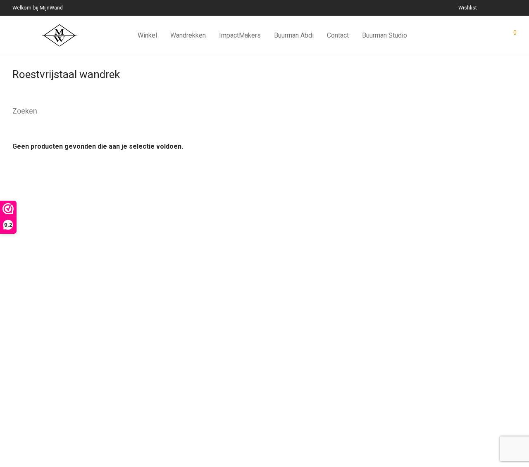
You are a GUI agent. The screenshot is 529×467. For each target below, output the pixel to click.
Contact (338, 35)
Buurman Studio (384, 35)
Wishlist (467, 8)
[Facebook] (494, 8)
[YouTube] (514, 8)
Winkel (147, 35)
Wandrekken (188, 35)
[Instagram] (504, 8)
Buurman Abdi (294, 35)
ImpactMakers (240, 35)
